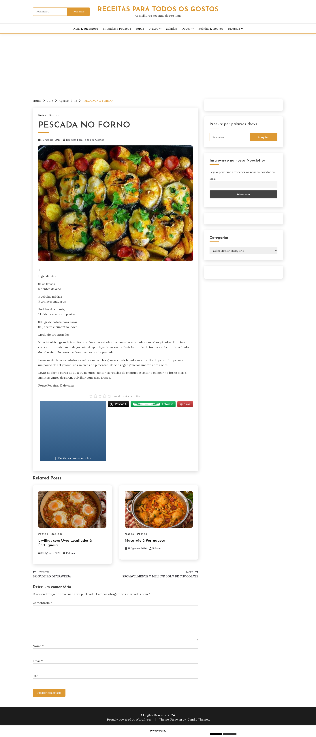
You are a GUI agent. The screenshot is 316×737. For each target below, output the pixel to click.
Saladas (171, 28)
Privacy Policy (158, 730)
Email (38, 661)
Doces (186, 28)
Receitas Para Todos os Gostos (158, 9)
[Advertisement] (158, 61)
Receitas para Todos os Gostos (85, 139)
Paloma (70, 553)
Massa (129, 533)
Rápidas (57, 533)
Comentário (42, 603)
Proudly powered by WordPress (129, 719)
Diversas (234, 28)
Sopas (140, 28)
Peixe (42, 115)
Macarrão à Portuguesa (145, 541)
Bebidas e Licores (210, 28)
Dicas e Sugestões (85, 28)
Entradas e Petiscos (117, 28)
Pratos (153, 28)
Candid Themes (198, 719)
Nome (38, 646)
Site (35, 676)
